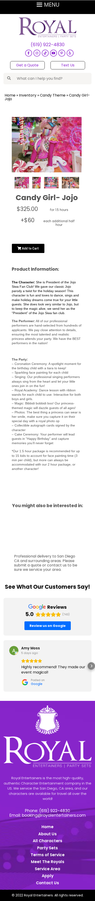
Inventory (27, 95)
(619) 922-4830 (48, 45)
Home (10, 95)
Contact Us (47, 883)
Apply (47, 875)
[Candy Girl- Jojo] (22, 182)
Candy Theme (52, 95)
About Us (47, 834)
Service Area (47, 869)
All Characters (47, 841)
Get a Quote (27, 65)
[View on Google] (13, 650)
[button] (3, 666)
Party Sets (47, 848)
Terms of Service (48, 855)
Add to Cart (30, 248)
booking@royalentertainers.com (54, 815)
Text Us (67, 65)
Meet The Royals (47, 861)
